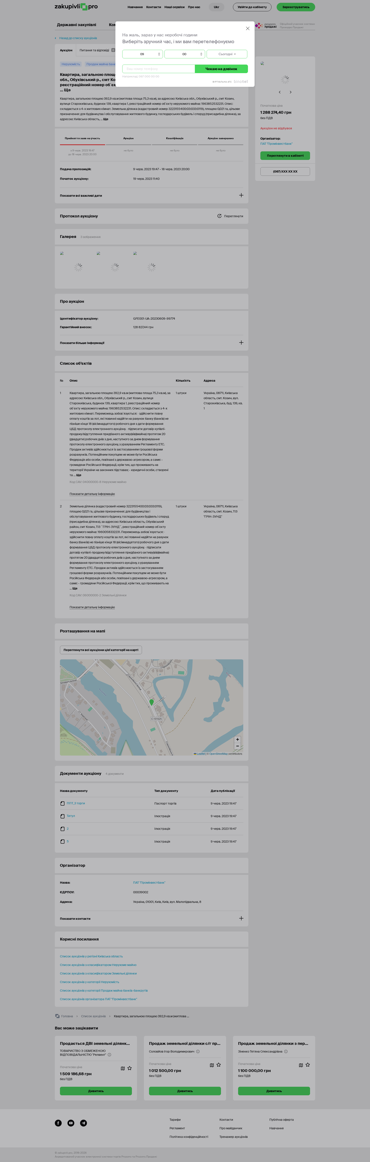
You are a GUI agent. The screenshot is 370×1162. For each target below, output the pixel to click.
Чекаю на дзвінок (221, 69)
